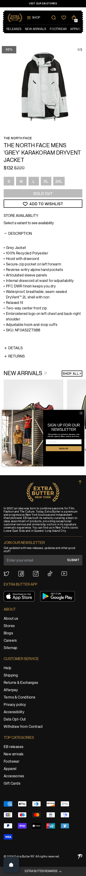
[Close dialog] (81, 413)
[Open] (11, 865)
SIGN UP (63, 448)
